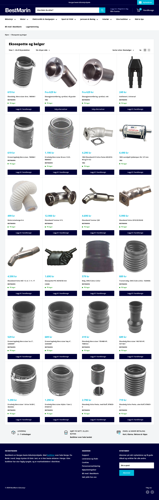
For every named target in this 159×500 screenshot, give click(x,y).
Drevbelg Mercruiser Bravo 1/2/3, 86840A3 (57, 158)
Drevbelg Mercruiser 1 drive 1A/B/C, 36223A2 (21, 405)
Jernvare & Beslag (87, 19)
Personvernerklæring (91, 466)
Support (85, 455)
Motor (22, 19)
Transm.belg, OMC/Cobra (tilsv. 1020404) (134, 281)
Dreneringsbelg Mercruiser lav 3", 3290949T (20, 342)
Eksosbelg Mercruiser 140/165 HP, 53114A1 (132, 342)
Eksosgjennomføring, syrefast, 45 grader (60, 96)
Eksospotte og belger (19, 35)
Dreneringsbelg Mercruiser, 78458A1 (21, 157)
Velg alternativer (60, 109)
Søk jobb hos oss (89, 477)
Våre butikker (122, 19)
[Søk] (102, 10)
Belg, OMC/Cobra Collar (91, 281)
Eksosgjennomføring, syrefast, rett (95, 96)
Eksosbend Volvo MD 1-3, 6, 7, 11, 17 (21, 281)
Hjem (7, 35)
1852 (46, 100)
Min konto (115, 11)
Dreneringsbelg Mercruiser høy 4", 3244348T (58, 342)
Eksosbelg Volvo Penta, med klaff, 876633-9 (98, 405)
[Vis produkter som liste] (149, 50)
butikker (51, 455)
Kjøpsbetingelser (89, 470)
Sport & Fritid (67, 19)
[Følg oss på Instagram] (152, 492)
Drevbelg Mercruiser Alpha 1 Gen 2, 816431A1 (58, 405)
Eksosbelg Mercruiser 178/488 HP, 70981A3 (95, 342)
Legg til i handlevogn (24, 109)
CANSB (47, 284)
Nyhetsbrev (147, 2)
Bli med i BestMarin (13, 27)
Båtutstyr (9, 19)
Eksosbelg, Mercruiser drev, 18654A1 (21, 96)
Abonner (126, 473)
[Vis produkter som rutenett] (145, 50)
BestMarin (11, 100)
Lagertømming (32, 27)
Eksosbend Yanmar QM (91, 220)
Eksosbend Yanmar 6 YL (54, 220)
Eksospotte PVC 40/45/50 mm (56, 281)
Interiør (105, 19)
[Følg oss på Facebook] (147, 492)
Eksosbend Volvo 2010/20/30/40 (131, 220)
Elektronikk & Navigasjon (43, 19)
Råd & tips (139, 19)
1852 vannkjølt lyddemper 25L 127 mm (133, 157)
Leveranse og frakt (90, 459)
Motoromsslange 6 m (16, 220)
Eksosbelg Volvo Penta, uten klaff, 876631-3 (135, 405)
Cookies (85, 462)
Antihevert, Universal (127, 96)
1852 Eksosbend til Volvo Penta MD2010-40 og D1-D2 (97, 158)
